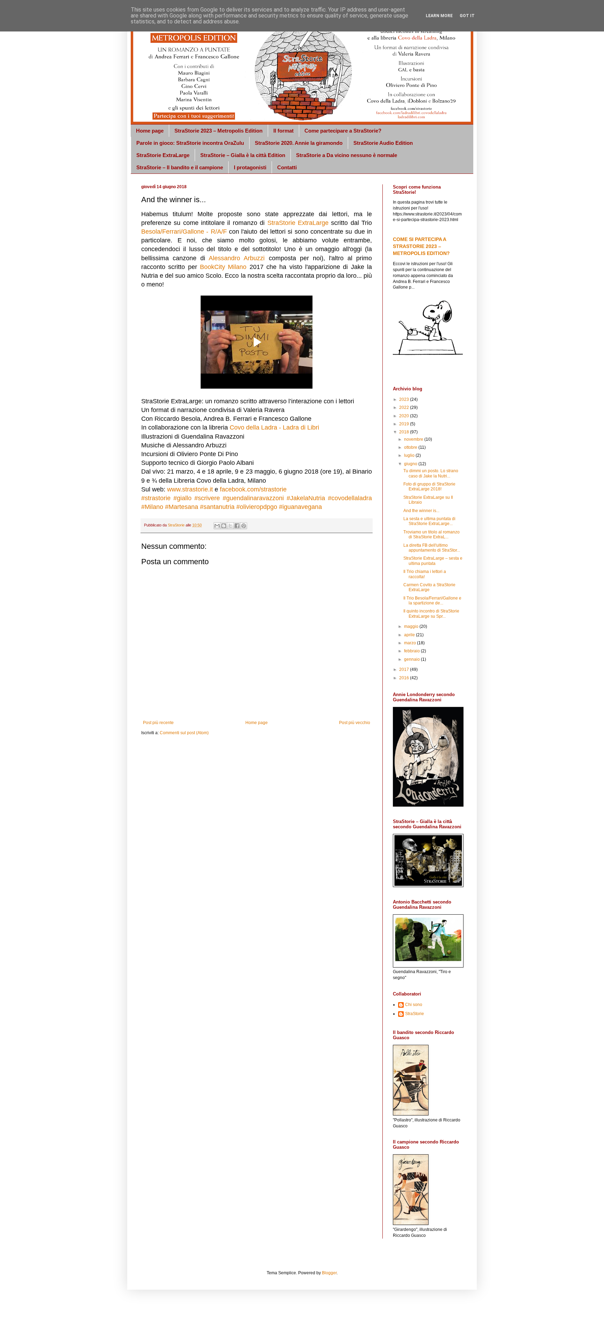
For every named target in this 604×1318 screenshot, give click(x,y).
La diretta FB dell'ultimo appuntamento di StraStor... (431, 548)
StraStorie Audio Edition (383, 143)
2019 (404, 423)
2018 (404, 432)
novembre (414, 439)
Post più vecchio (354, 722)
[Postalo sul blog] (223, 525)
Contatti (287, 167)
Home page (150, 131)
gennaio (412, 659)
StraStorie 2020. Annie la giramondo (299, 143)
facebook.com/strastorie (253, 489)
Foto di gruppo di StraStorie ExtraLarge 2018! (429, 486)
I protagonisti (250, 167)
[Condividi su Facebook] (236, 525)
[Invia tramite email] (217, 525)
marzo (410, 642)
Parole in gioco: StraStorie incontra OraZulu (190, 143)
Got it (467, 15)
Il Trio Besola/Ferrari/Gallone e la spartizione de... (432, 600)
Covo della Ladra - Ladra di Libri (274, 427)
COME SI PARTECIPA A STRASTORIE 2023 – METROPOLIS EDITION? (421, 246)
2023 (404, 399)
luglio (410, 455)
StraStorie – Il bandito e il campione (179, 167)
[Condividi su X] (230, 525)
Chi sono (413, 1004)
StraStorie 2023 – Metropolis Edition (218, 131)
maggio (411, 626)
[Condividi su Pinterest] (243, 525)
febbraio (412, 651)
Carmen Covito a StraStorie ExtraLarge (429, 587)
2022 (404, 407)
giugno (411, 463)
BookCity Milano (223, 266)
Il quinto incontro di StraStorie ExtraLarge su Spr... (431, 613)
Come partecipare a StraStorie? (342, 131)
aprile (410, 634)
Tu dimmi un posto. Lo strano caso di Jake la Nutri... (430, 473)
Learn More (439, 15)
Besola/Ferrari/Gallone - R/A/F (184, 231)
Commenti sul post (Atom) (184, 732)
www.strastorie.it (190, 489)
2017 (404, 669)
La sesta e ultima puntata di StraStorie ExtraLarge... (429, 521)
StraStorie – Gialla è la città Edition (242, 155)
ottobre (411, 447)
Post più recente (158, 722)
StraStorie (414, 1013)
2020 (404, 415)
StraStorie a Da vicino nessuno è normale (346, 155)
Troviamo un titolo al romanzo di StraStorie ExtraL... (431, 534)
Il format (283, 131)
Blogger (329, 1272)
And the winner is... (421, 510)
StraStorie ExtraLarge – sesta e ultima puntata (432, 561)
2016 (404, 677)
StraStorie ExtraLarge (162, 155)
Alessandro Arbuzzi (237, 258)
